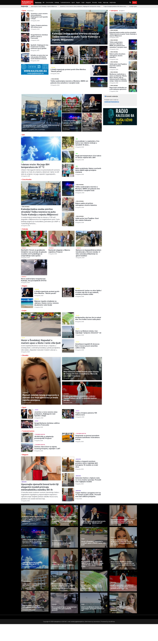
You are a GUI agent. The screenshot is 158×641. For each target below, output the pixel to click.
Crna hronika (49, 2)
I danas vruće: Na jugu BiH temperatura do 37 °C (35, 166)
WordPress (111, 621)
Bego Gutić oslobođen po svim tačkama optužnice (118, 88)
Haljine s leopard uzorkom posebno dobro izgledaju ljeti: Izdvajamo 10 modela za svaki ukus (86, 464)
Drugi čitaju (30, 10)
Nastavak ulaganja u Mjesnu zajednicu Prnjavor (59, 251)
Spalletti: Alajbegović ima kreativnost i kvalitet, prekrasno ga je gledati (39, 46)
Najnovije (105, 2)
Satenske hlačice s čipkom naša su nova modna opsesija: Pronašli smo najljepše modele (88, 480)
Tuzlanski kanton (65, 2)
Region (78, 2)
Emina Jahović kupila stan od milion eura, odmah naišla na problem (122, 608)
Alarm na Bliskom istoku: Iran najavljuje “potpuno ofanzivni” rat (88, 332)
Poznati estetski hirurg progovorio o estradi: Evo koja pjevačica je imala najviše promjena (41, 397)
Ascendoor (96, 621)
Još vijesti (121, 10)
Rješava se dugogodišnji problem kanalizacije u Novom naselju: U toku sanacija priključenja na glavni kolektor (88, 253)
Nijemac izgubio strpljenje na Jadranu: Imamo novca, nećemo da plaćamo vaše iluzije (46, 303)
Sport (73, 2)
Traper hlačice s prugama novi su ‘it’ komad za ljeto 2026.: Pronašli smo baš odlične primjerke (88, 494)
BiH (43, 2)
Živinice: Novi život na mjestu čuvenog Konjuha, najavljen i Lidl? (47, 448)
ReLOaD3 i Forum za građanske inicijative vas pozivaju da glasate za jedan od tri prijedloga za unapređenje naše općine (34, 253)
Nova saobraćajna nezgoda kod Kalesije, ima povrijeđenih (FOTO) (33, 280)
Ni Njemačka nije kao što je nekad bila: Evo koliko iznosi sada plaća (88, 318)
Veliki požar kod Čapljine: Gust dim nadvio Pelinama (118, 65)
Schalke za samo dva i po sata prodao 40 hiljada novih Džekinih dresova (39, 56)
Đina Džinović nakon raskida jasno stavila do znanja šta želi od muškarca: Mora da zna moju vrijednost (81, 374)
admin (34, 523)
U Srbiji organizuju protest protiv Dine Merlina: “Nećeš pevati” (125, 6)
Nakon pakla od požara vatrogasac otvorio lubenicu (117, 55)
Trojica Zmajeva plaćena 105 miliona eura (94, 6)
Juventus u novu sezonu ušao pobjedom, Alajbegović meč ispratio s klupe (59, 6)
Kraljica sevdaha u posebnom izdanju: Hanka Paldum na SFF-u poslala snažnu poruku (80, 398)
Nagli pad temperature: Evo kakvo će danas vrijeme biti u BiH (88, 157)
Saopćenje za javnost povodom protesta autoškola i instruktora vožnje (87, 437)
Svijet (83, 2)
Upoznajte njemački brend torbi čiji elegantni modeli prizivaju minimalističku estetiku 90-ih (40, 487)
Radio (100, 2)
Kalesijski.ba (27, 2)
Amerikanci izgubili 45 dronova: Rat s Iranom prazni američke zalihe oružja (87, 346)
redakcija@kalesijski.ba (111, 101)
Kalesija (57, 2)
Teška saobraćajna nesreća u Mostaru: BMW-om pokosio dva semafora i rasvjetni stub (69, 82)
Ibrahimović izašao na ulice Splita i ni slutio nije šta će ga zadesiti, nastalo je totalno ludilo (88, 292)
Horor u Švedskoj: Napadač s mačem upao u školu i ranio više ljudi (40, 341)
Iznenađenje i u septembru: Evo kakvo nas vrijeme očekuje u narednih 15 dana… (87, 143)
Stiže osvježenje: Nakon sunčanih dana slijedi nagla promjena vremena (88, 170)
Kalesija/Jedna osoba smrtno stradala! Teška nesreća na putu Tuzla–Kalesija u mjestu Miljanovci (76, 36)
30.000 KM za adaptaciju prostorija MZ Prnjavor (44, 437)
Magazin (88, 2)
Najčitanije (113, 2)
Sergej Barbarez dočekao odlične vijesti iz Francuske (39, 36)
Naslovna (38, 2)
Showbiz (94, 2)
